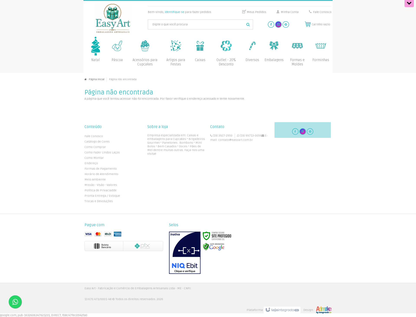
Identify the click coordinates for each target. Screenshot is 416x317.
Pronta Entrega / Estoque (102, 196)
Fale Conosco (322, 12)
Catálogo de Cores (97, 141)
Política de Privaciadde (100, 190)
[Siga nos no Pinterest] (286, 24)
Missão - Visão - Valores (100, 185)
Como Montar (94, 158)
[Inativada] (185, 253)
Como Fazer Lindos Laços (102, 152)
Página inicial (96, 79)
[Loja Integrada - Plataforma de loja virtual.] (289, 310)
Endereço (91, 163)
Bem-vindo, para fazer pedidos (179, 12)
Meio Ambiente (95, 179)
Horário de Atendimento (101, 174)
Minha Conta (290, 12)
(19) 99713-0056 (250, 135)
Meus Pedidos (256, 12)
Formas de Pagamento (100, 169)
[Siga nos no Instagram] (278, 24)
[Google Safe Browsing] (213, 247)
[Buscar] (248, 24)
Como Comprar (95, 147)
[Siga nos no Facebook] (271, 24)
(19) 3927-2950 (222, 135)
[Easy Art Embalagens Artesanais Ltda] (112, 18)
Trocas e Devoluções (98, 201)
